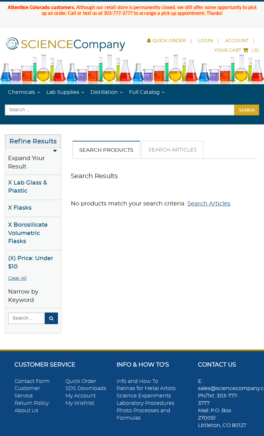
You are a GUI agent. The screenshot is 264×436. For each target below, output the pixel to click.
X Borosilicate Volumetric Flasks (28, 233)
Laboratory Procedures (145, 403)
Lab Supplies (62, 92)
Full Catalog (144, 92)
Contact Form (32, 381)
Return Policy (31, 403)
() (236, 50)
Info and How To (137, 381)
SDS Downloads (85, 388)
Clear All (17, 278)
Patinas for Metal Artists (146, 388)
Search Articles (172, 149)
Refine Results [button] (33, 141)
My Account (80, 395)
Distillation (104, 92)
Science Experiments (144, 395)
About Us (26, 410)
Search (247, 110)
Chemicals (21, 92)
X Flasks (20, 208)
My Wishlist (79, 403)
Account (236, 41)
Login (205, 41)
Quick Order (169, 41)
